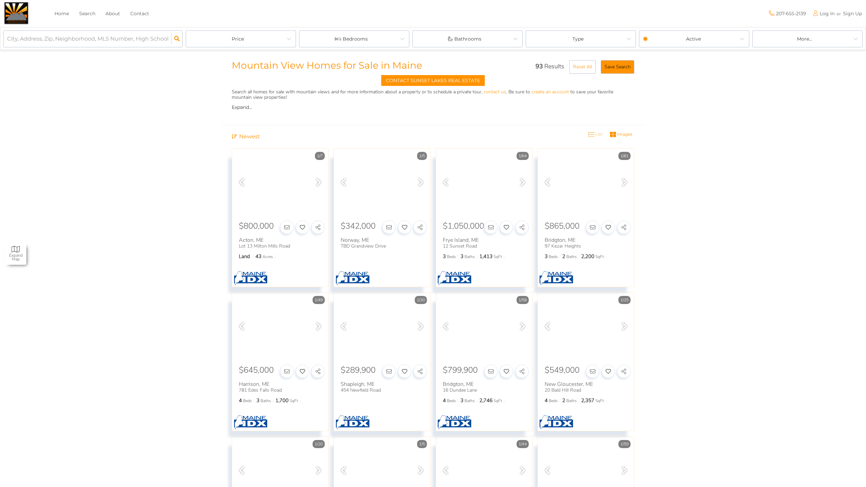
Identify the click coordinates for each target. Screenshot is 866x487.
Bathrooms (467, 39)
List (598, 134)
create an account (550, 92)
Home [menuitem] (61, 13)
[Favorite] (302, 227)
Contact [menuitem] (139, 13)
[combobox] (7, 39)
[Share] (318, 227)
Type (578, 39)
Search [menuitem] (87, 13)
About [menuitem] (113, 13)
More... (804, 39)
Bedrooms (355, 39)
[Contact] (287, 227)
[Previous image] (241, 182)
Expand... (242, 107)
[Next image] (318, 182)
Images (624, 134)
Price (238, 39)
